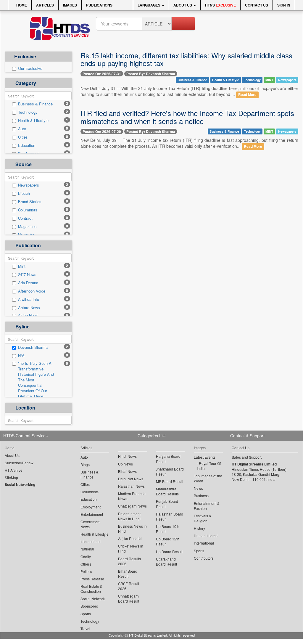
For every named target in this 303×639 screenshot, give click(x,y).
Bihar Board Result (127, 574)
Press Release (92, 578)
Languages (149, 5)
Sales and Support (247, 457)
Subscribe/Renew (19, 462)
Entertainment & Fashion (207, 506)
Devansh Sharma (33, 347)
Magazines (27, 226)
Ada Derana (28, 282)
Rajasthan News (131, 486)
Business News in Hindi (132, 529)
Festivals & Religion (202, 518)
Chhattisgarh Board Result (128, 598)
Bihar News (127, 471)
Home (21, 5)
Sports (85, 613)
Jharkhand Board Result (170, 471)
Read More (247, 94)
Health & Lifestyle (33, 120)
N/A (21, 355)
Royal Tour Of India (209, 466)
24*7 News (27, 274)
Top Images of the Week (208, 478)
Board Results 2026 (129, 561)
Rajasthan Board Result (169, 516)
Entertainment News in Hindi (129, 516)
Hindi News (127, 456)
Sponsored (89, 606)
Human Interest (206, 535)
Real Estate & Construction (91, 589)
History (199, 528)
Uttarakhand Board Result (166, 561)
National (87, 548)
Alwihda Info (28, 299)
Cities (23, 137)
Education (26, 145)
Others (85, 563)
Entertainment (91, 514)
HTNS (220, 5)
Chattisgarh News (132, 505)
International (90, 541)
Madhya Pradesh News (132, 496)
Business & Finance (35, 104)
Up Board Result (169, 551)
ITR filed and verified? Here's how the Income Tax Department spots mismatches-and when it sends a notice (187, 117)
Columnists (27, 210)
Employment (90, 506)
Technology (28, 112)
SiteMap (11, 477)
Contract (25, 218)
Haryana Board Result (168, 459)
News (198, 488)
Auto (22, 128)
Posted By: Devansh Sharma (150, 73)
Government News (90, 524)
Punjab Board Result (167, 504)
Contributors (204, 558)
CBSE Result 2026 (128, 586)
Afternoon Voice (31, 291)
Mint (21, 266)
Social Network (92, 598)
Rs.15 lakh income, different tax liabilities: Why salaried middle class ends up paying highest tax (186, 59)
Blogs (85, 464)
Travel (85, 628)
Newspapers (28, 185)
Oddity (85, 556)
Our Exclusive (30, 68)
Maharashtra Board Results (167, 491)
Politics (86, 571)
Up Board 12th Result (167, 541)
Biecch (24, 193)
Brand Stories (29, 201)
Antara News (29, 307)
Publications (99, 5)
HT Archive (13, 470)
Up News (125, 463)
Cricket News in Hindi (130, 548)
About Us (183, 5)
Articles (45, 5)
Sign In (283, 5)
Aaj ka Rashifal (130, 538)
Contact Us (256, 5)
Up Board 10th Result (167, 529)
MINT (269, 80)
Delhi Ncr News (130, 478)
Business (201, 495)
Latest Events (204, 457)
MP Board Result (169, 481)
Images (70, 5)
